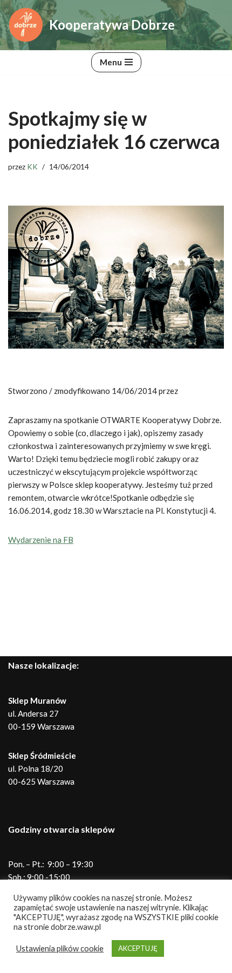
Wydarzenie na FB (40, 540)
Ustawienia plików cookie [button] (60, 948)
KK (32, 166)
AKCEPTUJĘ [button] (138, 948)
